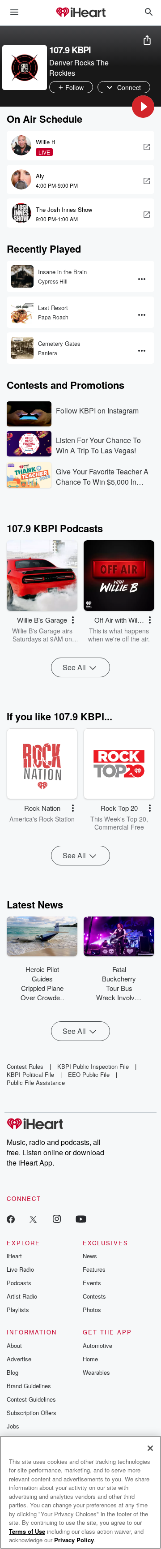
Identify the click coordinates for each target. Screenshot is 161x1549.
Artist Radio (22, 1296)
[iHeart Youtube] (81, 1219)
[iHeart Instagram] (57, 1219)
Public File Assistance (36, 1082)
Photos (92, 1309)
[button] (143, 106)
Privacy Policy (74, 1540)
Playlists (18, 1309)
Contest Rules (25, 1066)
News (90, 1256)
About (14, 1345)
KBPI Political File (30, 1074)
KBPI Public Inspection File (93, 1066)
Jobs (13, 1426)
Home (90, 1359)
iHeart (14, 1256)
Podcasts (19, 1282)
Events (92, 1282)
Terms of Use (27, 1531)
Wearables (96, 1372)
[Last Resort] (22, 312)
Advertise (19, 1359)
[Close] (150, 1448)
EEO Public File (89, 1074)
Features (94, 1269)
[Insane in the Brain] (22, 276)
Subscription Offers (31, 1412)
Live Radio (20, 1269)
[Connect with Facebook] (11, 1219)
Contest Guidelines (31, 1399)
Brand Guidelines (29, 1385)
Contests (94, 1296)
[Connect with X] (33, 1219)
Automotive (97, 1345)
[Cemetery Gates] (22, 348)
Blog (12, 1372)
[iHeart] (80, 13)
